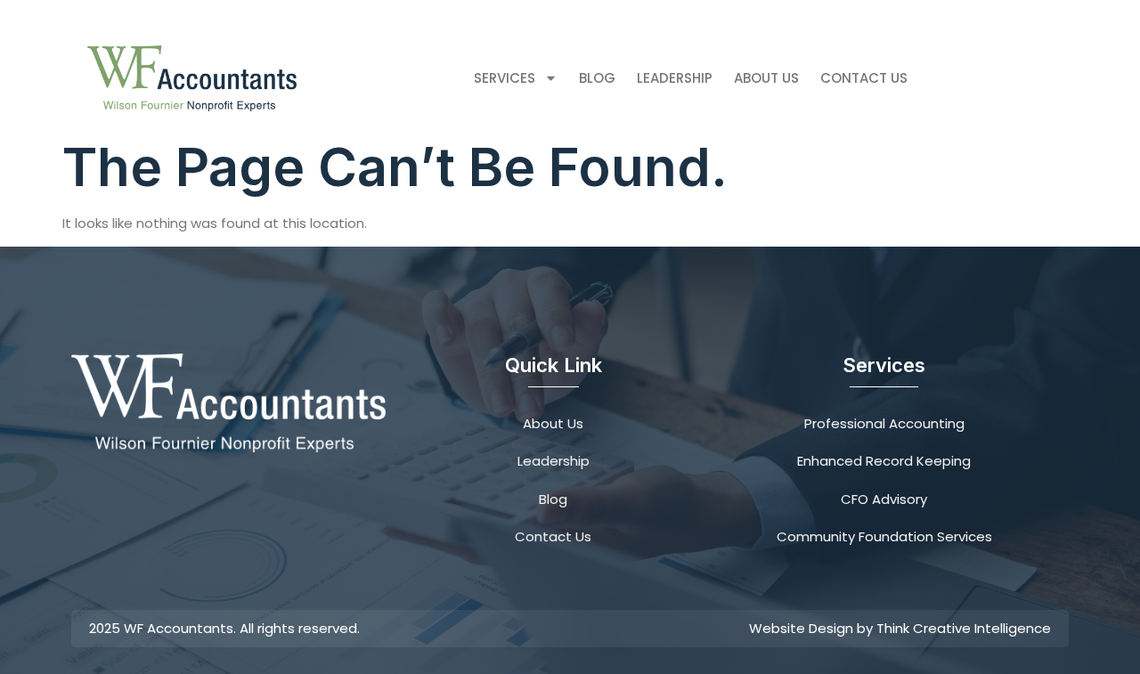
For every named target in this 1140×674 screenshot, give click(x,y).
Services (504, 78)
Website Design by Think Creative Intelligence (900, 628)
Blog (597, 78)
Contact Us (864, 78)
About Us (766, 78)
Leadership (674, 78)
